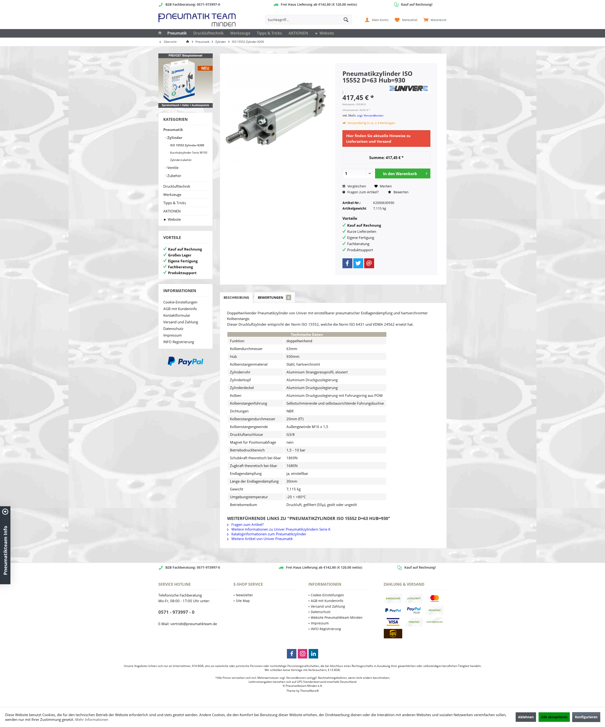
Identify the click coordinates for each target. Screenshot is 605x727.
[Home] (160, 33)
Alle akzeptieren (554, 717)
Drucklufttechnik (176, 186)
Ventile (172, 167)
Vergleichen (356, 186)
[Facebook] (347, 263)
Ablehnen (526, 717)
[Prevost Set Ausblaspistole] (185, 80)
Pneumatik (173, 129)
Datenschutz (173, 328)
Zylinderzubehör (180, 160)
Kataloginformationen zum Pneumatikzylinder (268, 534)
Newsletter (244, 595)
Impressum (172, 335)
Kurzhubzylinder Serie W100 (188, 153)
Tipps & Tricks (174, 202)
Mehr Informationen (91, 719)
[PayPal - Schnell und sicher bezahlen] (185, 361)
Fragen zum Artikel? (362, 192)
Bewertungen (274, 297)
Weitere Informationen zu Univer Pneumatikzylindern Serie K (280, 529)
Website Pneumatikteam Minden (337, 617)
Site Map (243, 600)
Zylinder (174, 137)
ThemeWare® (309, 691)
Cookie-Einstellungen (180, 302)
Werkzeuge (172, 194)
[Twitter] (358, 263)
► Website (172, 219)
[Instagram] (302, 653)
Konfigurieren (586, 717)
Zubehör (173, 175)
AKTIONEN (172, 211)
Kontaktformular (176, 315)
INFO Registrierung (178, 341)
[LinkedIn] (313, 653)
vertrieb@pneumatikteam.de (193, 623)
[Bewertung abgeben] (364, 86)
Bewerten (401, 192)
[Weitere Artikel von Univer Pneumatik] (409, 89)
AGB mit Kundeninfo (180, 308)
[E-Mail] (369, 263)
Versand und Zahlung (180, 322)
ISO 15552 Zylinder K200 (186, 145)
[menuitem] (434, 19)
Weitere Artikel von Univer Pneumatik (261, 538)
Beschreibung (236, 297)
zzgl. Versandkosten (370, 115)
